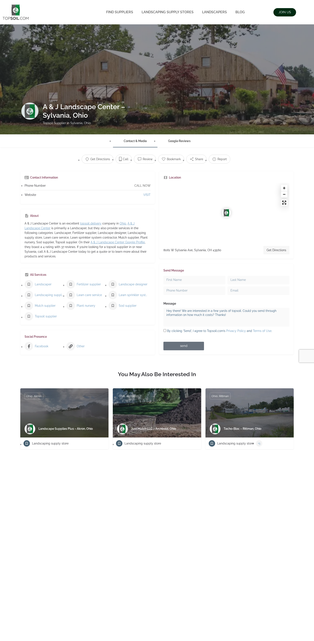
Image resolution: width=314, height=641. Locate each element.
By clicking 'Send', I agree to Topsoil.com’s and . (219, 331)
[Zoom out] (284, 194)
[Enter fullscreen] (284, 202)
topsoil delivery (90, 223)
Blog (240, 12)
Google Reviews (179, 141)
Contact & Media (135, 141)
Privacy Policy (236, 331)
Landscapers (214, 12)
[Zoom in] (284, 188)
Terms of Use (262, 331)
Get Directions (276, 250)
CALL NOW (142, 185)
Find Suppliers (119, 12)
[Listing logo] (29, 111)
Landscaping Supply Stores (168, 12)
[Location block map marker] (226, 212)
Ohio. (123, 223)
